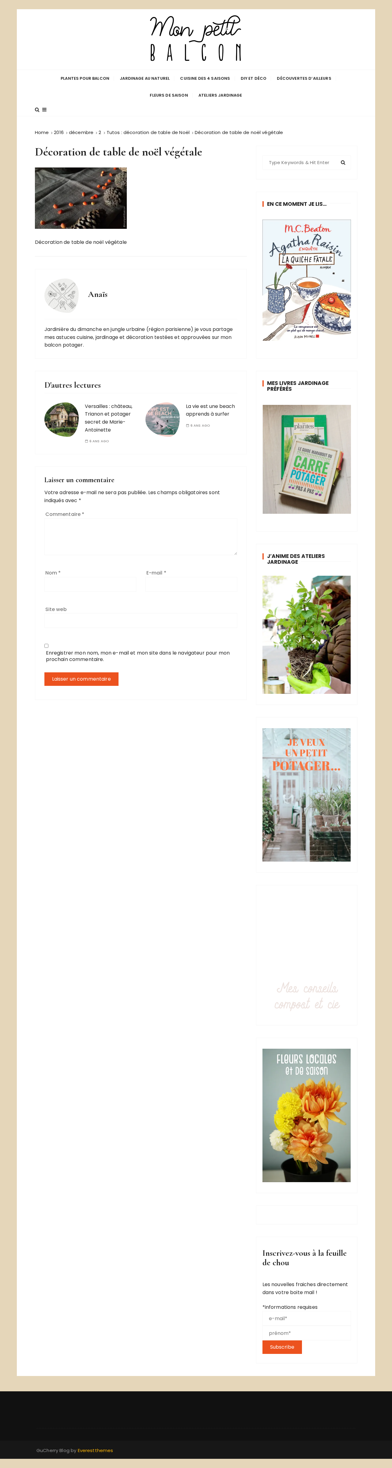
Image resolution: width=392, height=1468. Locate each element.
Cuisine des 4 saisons (205, 78)
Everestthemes (95, 1450)
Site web (56, 609)
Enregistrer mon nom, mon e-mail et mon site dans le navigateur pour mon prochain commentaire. (138, 656)
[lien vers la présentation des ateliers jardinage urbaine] (306, 634)
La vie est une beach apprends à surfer (210, 410)
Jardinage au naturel (145, 78)
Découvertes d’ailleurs (304, 78)
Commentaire (65, 514)
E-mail (156, 572)
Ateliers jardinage (220, 95)
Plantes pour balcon (85, 78)
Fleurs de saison (169, 95)
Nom (53, 572)
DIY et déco (254, 78)
